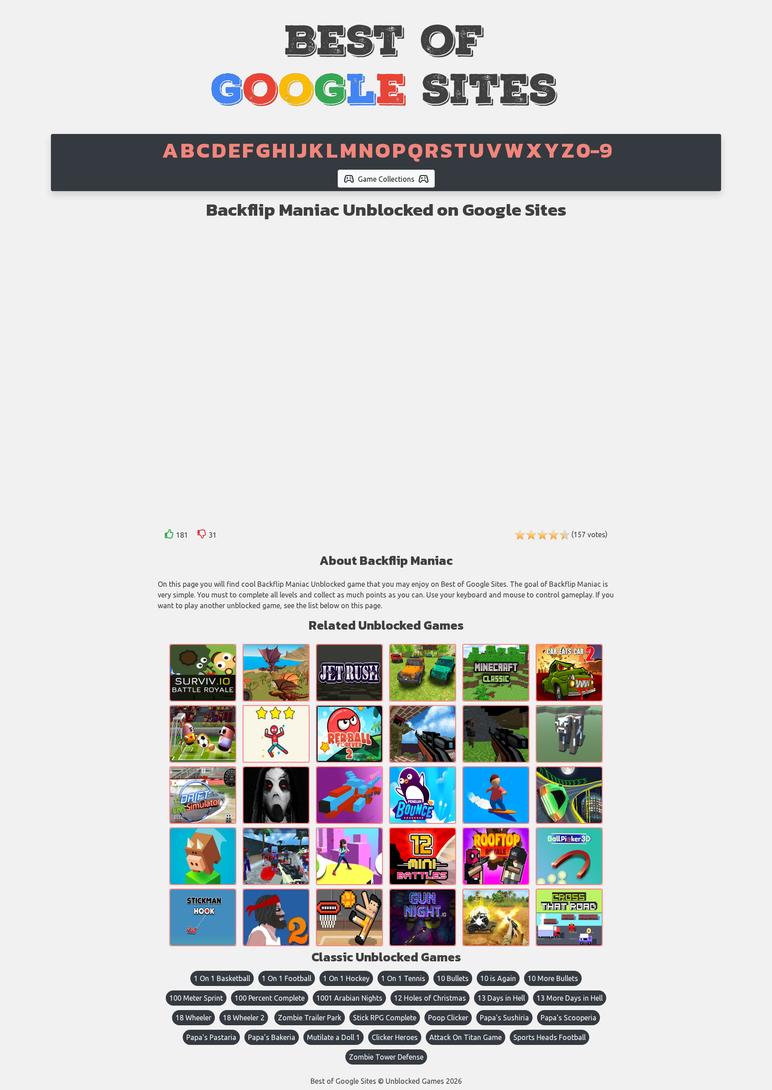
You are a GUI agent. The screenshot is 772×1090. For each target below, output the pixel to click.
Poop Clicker (448, 1018)
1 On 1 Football (286, 978)
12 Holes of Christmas (430, 998)
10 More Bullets (553, 978)
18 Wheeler (193, 1018)
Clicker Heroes (395, 1037)
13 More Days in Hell (570, 998)
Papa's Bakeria (271, 1037)
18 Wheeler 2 (243, 1018)
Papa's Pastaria (211, 1037)
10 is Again (498, 978)
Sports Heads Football (549, 1037)
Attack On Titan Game (465, 1037)
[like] (169, 536)
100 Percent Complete (270, 998)
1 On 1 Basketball (222, 978)
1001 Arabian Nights (349, 998)
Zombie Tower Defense (386, 1057)
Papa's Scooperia (568, 1018)
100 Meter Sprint (196, 998)
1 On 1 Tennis (403, 978)
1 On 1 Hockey (346, 978)
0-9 (594, 150)
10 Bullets (453, 978)
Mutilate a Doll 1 (333, 1037)
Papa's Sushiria (504, 1018)
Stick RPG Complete (384, 1018)
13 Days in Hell (501, 998)
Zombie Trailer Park (309, 1018)
